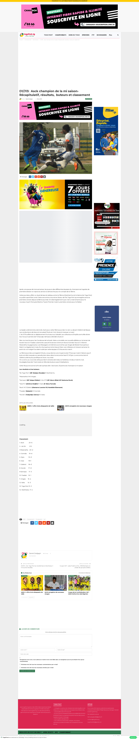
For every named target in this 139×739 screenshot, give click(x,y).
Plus (110, 35)
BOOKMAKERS (102, 35)
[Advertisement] (69, 52)
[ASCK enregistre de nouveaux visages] (60, 407)
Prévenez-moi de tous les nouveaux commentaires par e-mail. (39, 664)
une (44, 519)
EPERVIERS (85, 35)
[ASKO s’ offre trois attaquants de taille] (22, 407)
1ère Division (89, 98)
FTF (93, 35)
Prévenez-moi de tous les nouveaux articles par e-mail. (37, 667)
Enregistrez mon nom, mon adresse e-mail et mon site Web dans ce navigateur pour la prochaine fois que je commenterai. (52, 660)
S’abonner (133, 737)
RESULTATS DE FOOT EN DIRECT (30, 732)
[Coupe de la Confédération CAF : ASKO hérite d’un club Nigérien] (79, 583)
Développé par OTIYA (106, 327)
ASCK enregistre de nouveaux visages (78, 406)
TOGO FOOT (48, 35)
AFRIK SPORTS (48, 732)
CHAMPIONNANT (65, 732)
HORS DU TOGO (74, 35)
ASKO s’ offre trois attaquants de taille (40, 406)
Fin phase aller (39, 519)
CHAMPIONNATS (60, 35)
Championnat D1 (30, 519)
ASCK (24, 519)
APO (56, 732)
